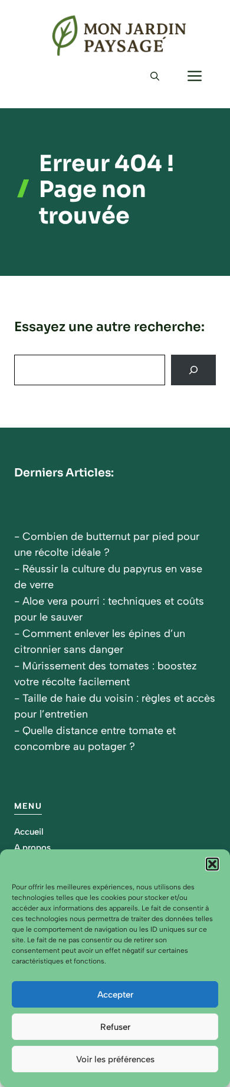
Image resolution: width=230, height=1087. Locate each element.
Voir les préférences (115, 1059)
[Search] (193, 370)
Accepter (115, 994)
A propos (32, 847)
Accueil (29, 831)
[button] (212, 864)
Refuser (115, 1027)
